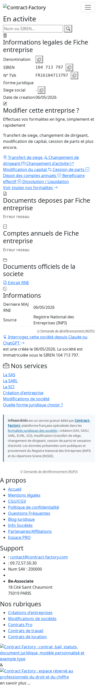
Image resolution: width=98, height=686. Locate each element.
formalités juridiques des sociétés (32, 430)
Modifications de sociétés (32, 618)
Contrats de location (27, 636)
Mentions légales (24, 495)
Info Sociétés (20, 525)
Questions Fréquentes (29, 513)
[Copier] (39, 59)
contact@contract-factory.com (39, 557)
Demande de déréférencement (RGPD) (67, 331)
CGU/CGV (17, 501)
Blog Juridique (21, 519)
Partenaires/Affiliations (30, 531)
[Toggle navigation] (88, 7)
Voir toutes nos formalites (28, 187)
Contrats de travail (25, 630)
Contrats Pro (20, 624)
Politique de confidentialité (33, 507)
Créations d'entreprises (30, 612)
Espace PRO (19, 537)
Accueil (14, 489)
